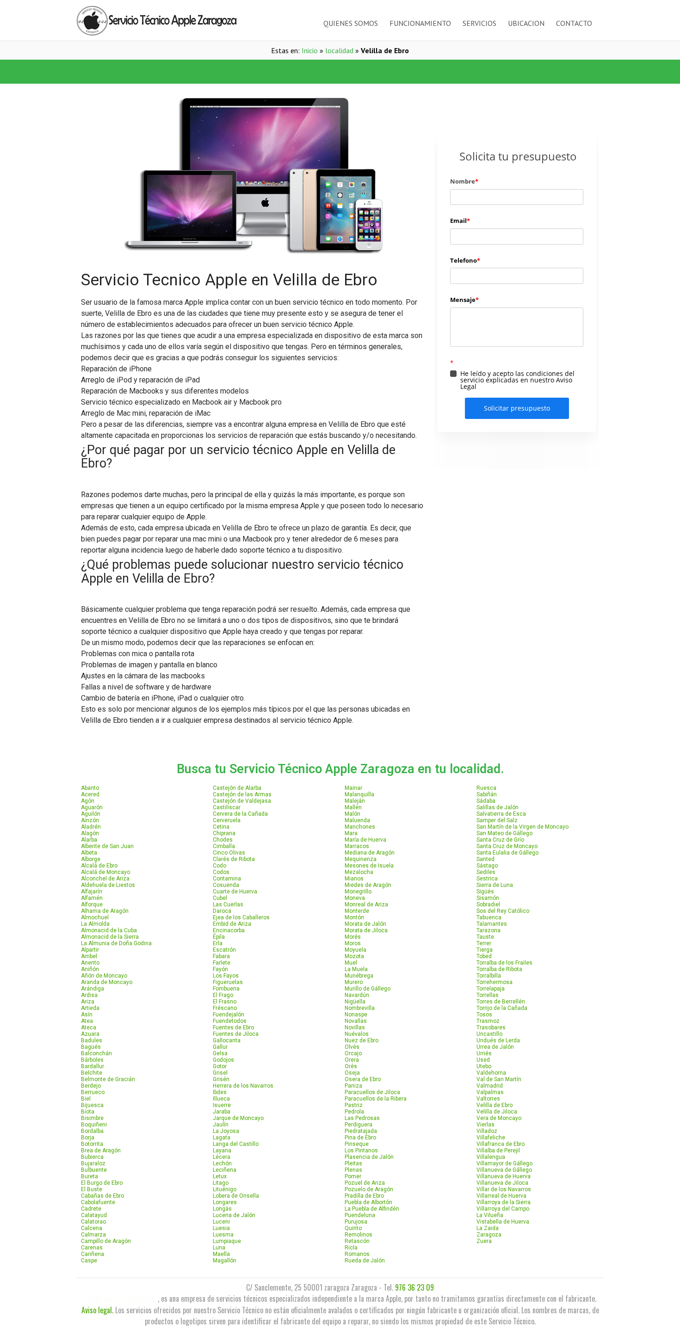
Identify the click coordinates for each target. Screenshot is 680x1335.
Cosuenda (226, 885)
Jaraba (221, 1111)
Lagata (221, 1137)
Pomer (353, 1176)
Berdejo (91, 1086)
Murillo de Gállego (367, 988)
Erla (218, 943)
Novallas (356, 1021)
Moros (353, 943)
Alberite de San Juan (107, 846)
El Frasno (224, 1001)
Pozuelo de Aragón (369, 1189)
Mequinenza (361, 859)
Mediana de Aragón (370, 852)
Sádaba (485, 801)
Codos (221, 872)
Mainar (353, 788)
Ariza (87, 1001)
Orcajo (353, 1053)
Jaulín (221, 1124)
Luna (219, 1247)
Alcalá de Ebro (99, 865)
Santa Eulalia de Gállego (507, 852)
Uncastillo (489, 1034)
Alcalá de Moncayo (105, 872)
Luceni (221, 1221)
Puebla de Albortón (368, 1202)
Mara (351, 833)
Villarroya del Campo (502, 1209)
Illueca (221, 1098)
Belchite (91, 1073)
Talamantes (491, 924)
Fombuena (226, 988)
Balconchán (96, 1053)
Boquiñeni (94, 1124)
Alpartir (90, 950)
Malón (352, 814)
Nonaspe (356, 1014)
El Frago (223, 995)
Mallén (353, 807)
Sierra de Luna (494, 885)
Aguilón (90, 814)
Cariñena (92, 1254)
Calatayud (94, 1215)
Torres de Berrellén (500, 1001)
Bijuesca (92, 1105)
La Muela (356, 969)
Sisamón (487, 898)
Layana (222, 1150)
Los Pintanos (361, 1150)
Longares (225, 1202)
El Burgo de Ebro (102, 1183)
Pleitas (353, 1163)
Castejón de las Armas (242, 794)
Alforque (92, 904)
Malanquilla (359, 794)
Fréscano (225, 1008)
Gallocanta (227, 1040)
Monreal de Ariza (366, 904)
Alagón (90, 833)
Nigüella (355, 1001)
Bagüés (91, 1047)
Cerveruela (227, 820)
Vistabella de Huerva (502, 1221)
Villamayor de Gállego (504, 1163)
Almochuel (95, 917)
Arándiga (92, 988)
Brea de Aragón (101, 1150)
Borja (87, 1137)
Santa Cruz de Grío (500, 840)
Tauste (485, 937)
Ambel (89, 956)
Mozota (354, 956)
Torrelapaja (490, 988)
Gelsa (220, 1053)
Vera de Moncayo (498, 1118)
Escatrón (224, 950)
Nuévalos (357, 1034)
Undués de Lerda (498, 1040)
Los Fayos (226, 975)
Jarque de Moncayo (238, 1118)
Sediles (485, 872)
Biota (87, 1111)
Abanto (90, 788)
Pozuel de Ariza (365, 1183)
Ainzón (90, 820)
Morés (353, 937)
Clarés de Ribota (234, 859)
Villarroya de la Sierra (503, 1202)
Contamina (227, 878)
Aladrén (91, 827)
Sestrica (487, 878)
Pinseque (357, 1144)
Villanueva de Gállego (504, 1170)
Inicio (310, 50)
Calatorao (93, 1221)
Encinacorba (229, 930)
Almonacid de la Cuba (109, 930)
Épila (219, 937)
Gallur (220, 1047)
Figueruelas (228, 982)
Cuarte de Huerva (235, 891)
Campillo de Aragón (106, 1241)
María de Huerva (365, 840)
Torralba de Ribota (499, 969)
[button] (208, 71)
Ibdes (220, 1092)
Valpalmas (490, 1092)
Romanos (357, 1254)
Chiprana (224, 833)
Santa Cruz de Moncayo (507, 846)
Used (483, 1060)
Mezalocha (359, 872)
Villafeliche (490, 1137)
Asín (87, 1014)
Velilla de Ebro (494, 1105)
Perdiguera (358, 1124)
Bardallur (92, 1066)
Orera (352, 1060)
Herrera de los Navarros (243, 1086)
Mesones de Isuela (369, 865)
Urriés (484, 1053)
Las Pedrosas (362, 1118)
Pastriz (354, 1105)
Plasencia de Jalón (369, 1157)
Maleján (355, 801)
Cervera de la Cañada (240, 814)
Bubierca (92, 1157)
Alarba (89, 840)
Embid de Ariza (232, 924)
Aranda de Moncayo (106, 982)
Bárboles (92, 1060)
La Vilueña (489, 1215)
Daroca (222, 911)
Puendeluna (360, 1215)
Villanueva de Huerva (503, 1176)
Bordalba (92, 1131)
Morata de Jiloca (366, 930)
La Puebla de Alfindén (372, 1209)
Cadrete (91, 1209)
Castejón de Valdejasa (242, 801)
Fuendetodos (230, 1021)
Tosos (484, 1014)
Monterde (357, 911)
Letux (220, 1176)
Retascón (357, 1241)
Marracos (357, 846)
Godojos (223, 1060)
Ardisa (89, 995)
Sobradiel (488, 904)
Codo (219, 865)
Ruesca (486, 788)
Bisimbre (92, 1118)
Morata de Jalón (365, 924)
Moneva (355, 898)
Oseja (352, 1073)
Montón (354, 917)
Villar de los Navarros (503, 1189)
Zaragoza (488, 1234)
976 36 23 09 (414, 1287)
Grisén (221, 1079)
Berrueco (93, 1092)
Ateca (88, 1027)
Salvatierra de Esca (501, 814)
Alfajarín (91, 891)
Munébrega (359, 975)
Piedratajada (361, 1131)
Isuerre (222, 1105)
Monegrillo (358, 891)
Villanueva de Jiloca (502, 1183)
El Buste (91, 1189)
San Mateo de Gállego (504, 833)
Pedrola (354, 1111)
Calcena (91, 1228)
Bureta (89, 1176)
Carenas (92, 1247)
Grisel (220, 1073)
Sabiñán (486, 794)
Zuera (484, 1241)
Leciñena (224, 1170)
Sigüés (485, 891)
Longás (222, 1209)
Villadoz (486, 1131)
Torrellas (487, 995)
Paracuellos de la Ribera (376, 1098)
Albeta (89, 852)
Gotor (220, 1066)
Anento (90, 963)
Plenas (353, 1170)
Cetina (221, 827)
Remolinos (358, 1234)
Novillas (355, 1027)
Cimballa (224, 846)
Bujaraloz (93, 1163)
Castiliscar (227, 807)
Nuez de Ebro (361, 1040)
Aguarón (92, 807)
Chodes (223, 840)
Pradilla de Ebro (364, 1196)
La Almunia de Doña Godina (116, 943)
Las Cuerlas (228, 904)
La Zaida (487, 1228)
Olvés (352, 1047)
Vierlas (485, 1124)
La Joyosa (226, 1131)
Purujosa (356, 1221)
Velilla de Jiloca (496, 1111)
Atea (87, 1021)
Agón (87, 801)
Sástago (487, 865)
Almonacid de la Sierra (110, 937)
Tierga (484, 950)
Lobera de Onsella (236, 1196)
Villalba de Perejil (498, 1150)
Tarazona (488, 930)
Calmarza (93, 1234)
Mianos (354, 878)
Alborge (90, 859)
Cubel (220, 898)
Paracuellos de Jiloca (372, 1092)
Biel (86, 1098)
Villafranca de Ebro (500, 1144)
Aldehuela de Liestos (108, 885)
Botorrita (92, 1144)
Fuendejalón (228, 1014)
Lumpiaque (227, 1241)
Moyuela (355, 950)
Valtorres (488, 1098)
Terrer (483, 943)
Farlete (221, 963)
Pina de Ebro (360, 1137)
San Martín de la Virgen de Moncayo (522, 827)
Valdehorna (491, 1073)
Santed (485, 859)
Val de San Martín (498, 1079)
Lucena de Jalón (234, 1215)
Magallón (224, 1260)
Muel (351, 963)
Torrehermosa (494, 982)
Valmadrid (489, 1086)
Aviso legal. (97, 1310)
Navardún (357, 995)
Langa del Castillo (236, 1144)
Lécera (221, 1157)
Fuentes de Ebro (233, 1027)
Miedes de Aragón (368, 885)
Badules (91, 1040)
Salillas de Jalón (497, 807)
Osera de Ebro (363, 1079)
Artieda (90, 1008)
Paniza (353, 1086)
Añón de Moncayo (104, 975)
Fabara (221, 956)
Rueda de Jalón (365, 1260)
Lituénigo (224, 1189)
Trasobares (491, 1027)
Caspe (89, 1260)
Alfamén (92, 898)
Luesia (221, 1228)
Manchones (360, 827)
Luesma (223, 1234)
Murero (354, 982)
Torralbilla (488, 975)
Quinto (353, 1228)
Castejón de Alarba (237, 788)
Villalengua (490, 1157)
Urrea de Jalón (495, 1047)
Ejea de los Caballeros (241, 917)
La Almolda (95, 924)
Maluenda (357, 820)
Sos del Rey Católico (502, 911)
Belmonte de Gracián (108, 1079)
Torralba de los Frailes (504, 963)
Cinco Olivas (229, 852)
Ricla (351, 1247)
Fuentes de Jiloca (236, 1034)
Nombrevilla (360, 1008)
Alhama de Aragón (105, 911)
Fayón (220, 969)
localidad (339, 50)
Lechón (222, 1163)
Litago (221, 1183)
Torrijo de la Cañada (501, 1008)
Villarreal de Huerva (501, 1196)
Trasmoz (488, 1021)
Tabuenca (488, 917)
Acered (90, 794)
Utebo (483, 1066)
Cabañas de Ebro (102, 1196)
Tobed (484, 956)
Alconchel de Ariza (105, 878)
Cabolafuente (98, 1202)
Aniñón (90, 969)
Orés (351, 1066)
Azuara (90, 1034)
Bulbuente (94, 1170)
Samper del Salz (497, 820)
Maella (221, 1254)
